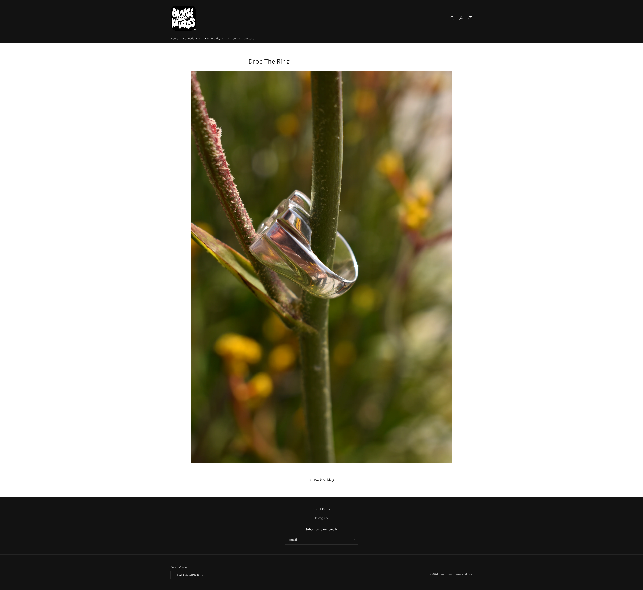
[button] (192, 38)
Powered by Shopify (462, 574)
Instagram (321, 518)
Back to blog (324, 479)
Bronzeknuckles (444, 574)
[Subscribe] (353, 539)
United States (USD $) (186, 575)
